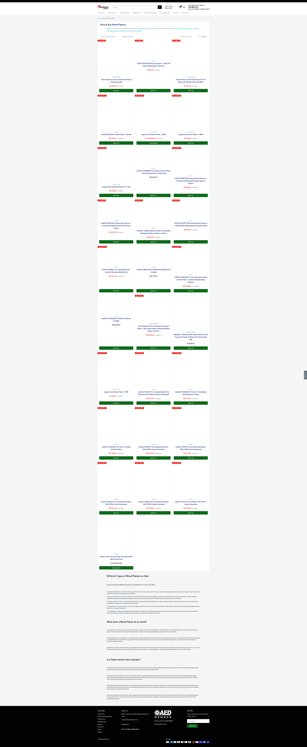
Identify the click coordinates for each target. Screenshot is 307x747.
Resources (185, 13)
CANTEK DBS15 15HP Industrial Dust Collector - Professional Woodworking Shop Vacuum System (191, 180)
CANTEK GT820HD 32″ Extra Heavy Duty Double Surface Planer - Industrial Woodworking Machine (190, 279)
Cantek (153, 61)
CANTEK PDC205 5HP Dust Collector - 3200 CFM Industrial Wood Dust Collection (153, 64)
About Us (100, 724)
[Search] (160, 7)
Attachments (112, 13)
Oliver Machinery (116, 77)
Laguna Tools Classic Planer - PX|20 (190, 134)
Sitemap (100, 732)
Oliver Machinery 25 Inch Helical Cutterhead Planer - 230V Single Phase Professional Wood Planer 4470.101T (153, 328)
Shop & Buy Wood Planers (108, 18)
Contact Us (176, 13)
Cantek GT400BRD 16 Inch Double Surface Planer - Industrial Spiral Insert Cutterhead (153, 172)
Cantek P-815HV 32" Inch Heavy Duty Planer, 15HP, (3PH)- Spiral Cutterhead (191, 448)
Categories (101, 13)
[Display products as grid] (203, 36)
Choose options (153, 143)
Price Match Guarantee (150, 13)
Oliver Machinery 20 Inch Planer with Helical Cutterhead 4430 (116, 81)
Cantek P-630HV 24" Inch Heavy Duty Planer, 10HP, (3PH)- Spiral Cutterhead (116, 503)
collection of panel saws (180, 28)
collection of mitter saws (120, 30)
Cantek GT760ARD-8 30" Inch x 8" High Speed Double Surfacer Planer (190, 393)
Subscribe (192, 726)
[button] (32, 732)
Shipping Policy (136, 13)
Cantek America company (147, 28)
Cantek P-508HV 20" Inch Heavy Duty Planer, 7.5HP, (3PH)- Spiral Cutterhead (153, 503)
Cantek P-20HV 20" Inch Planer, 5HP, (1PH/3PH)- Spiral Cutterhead (116, 558)
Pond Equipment (125, 13)
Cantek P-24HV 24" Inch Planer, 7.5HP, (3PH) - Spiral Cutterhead (191, 503)
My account (168, 8)
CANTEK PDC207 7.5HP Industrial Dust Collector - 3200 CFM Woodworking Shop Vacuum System (190, 224)
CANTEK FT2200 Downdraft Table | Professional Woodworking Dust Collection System (153, 232)
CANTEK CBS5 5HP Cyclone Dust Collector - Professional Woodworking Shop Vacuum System (116, 225)
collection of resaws (135, 30)
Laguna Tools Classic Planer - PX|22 (153, 134)
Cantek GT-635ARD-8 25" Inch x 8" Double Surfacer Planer (116, 448)
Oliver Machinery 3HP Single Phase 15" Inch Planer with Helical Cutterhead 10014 (191, 81)
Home (99, 18)
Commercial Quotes (164, 13)
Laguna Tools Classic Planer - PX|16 (116, 392)
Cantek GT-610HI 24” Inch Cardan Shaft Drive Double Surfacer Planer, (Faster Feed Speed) (153, 393)
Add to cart (116, 90)
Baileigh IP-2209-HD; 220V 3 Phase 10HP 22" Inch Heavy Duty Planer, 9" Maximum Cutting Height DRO (191, 337)
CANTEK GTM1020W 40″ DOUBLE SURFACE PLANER (116, 319)
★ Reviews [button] (305, 375)
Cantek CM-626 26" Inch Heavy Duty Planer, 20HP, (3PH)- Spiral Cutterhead (153, 448)
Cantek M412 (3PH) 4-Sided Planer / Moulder (116, 134)
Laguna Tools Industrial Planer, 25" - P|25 (116, 187)
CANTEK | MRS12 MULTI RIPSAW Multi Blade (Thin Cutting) (153, 271)
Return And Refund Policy (105, 716)
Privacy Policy (101, 719)
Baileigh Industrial (191, 332)
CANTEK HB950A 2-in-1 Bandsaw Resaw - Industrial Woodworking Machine (116, 271)
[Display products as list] (206, 36)
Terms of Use (101, 714)
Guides (99, 729)
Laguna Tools (153, 132)
